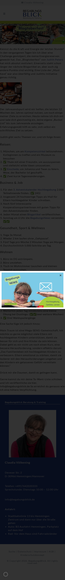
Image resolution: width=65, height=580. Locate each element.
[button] (5, 574)
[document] (32, 290)
